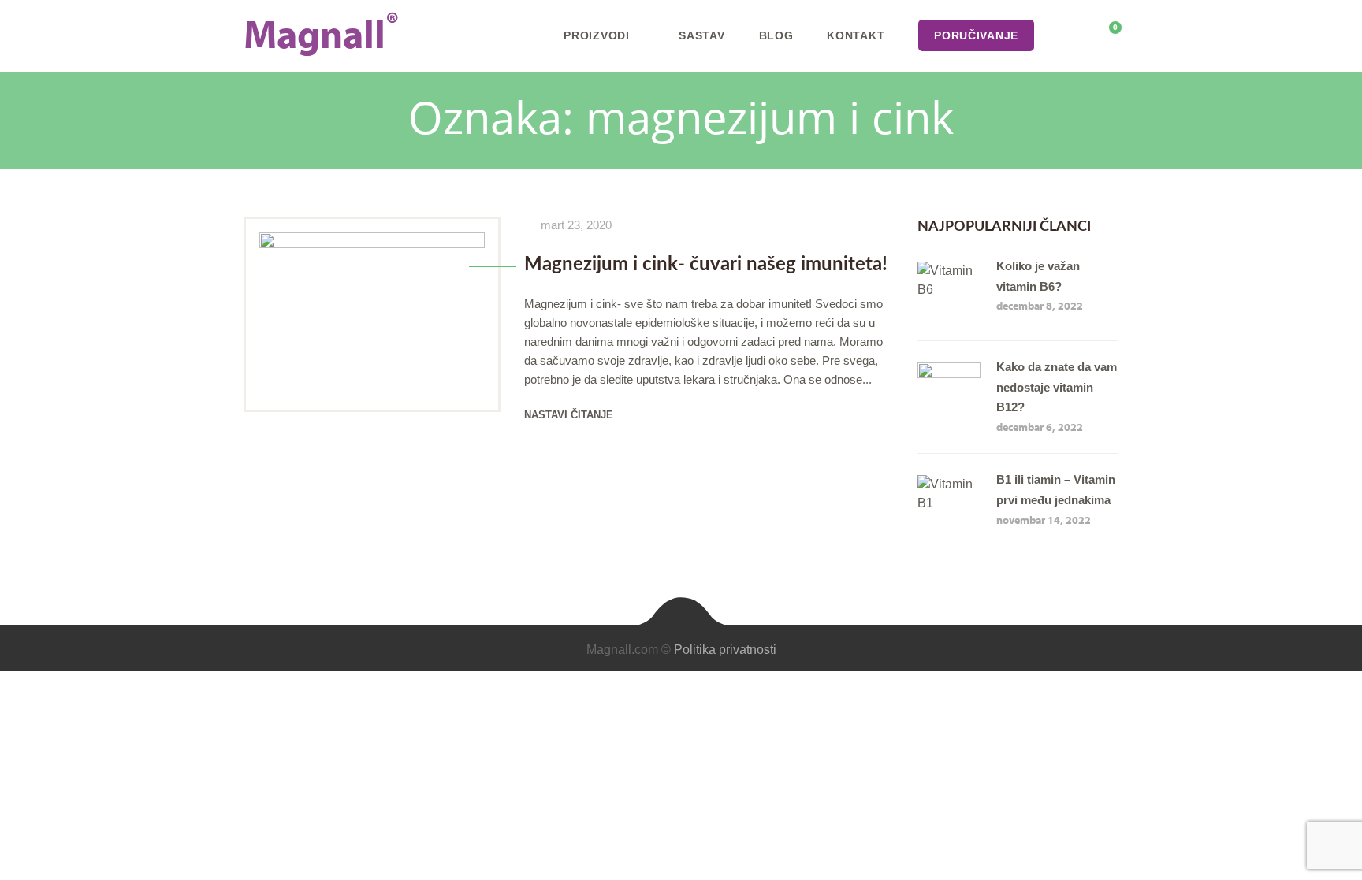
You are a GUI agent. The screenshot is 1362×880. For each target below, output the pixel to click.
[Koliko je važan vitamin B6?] (949, 270)
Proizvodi (596, 35)
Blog (776, 35)
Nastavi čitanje (568, 415)
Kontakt (855, 35)
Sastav (701, 35)
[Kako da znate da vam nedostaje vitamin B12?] (949, 371)
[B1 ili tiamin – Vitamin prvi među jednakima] (949, 484)
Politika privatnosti (725, 649)
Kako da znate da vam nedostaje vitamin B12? (1056, 387)
